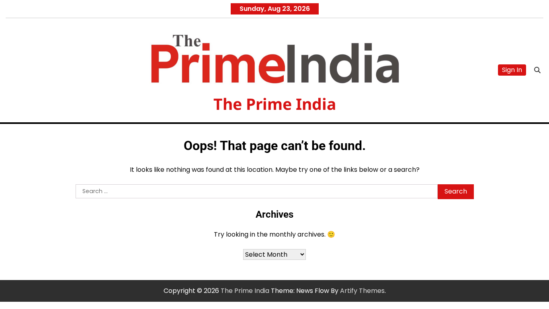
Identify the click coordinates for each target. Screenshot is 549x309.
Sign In (512, 69)
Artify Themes (362, 290)
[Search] (537, 70)
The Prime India (274, 103)
